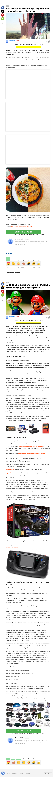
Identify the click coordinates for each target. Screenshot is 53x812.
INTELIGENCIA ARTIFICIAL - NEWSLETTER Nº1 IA (28, 47)
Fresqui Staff (12, 40)
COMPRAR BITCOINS (23, 232)
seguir (27, 239)
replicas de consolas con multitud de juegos (31, 446)
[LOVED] (8, 263)
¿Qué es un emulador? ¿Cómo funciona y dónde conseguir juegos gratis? (28, 286)
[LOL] (18, 263)
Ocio (7, 6)
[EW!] (13, 263)
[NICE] (33, 263)
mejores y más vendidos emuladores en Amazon (31, 453)
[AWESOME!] (23, 263)
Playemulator (10, 469)
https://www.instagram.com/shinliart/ (21, 226)
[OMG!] (38, 263)
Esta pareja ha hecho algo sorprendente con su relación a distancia (28, 10)
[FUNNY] (28, 263)
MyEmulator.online (11, 473)
